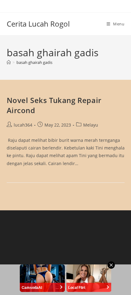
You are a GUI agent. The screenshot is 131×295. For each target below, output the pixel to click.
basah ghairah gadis (34, 62)
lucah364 (23, 125)
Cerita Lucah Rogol (38, 24)
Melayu (90, 125)
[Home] (9, 62)
